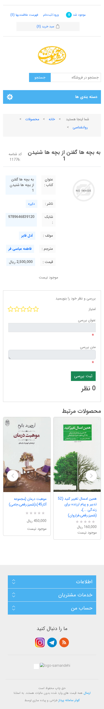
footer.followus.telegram (52, 642)
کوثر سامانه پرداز (69, 700)
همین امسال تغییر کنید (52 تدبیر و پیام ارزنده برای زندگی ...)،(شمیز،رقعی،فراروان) (77, 507)
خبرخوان (64, 642)
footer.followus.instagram (40, 642)
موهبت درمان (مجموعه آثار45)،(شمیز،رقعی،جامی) (27, 501)
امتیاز (92, 309)
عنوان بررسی (87, 320)
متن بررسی (88, 347)
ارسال (87, 693)
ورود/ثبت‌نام (51, 14)
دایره (31, 204)
